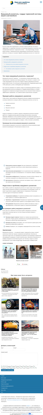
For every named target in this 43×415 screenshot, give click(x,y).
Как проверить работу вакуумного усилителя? (15, 68)
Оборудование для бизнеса (6, 379)
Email (15, 347)
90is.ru (31, 414)
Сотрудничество (4, 388)
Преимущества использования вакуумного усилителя (17, 64)
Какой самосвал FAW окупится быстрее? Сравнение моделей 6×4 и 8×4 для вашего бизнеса (29, 290)
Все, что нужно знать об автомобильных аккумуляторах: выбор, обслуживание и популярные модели (10, 334)
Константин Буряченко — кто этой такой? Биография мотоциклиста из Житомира (10, 290)
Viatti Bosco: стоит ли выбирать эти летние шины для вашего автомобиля (10, 311)
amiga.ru (28, 405)
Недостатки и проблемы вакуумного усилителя (15, 66)
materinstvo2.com (26, 414)
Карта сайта (3, 390)
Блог (2, 392)
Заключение (6, 71)
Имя (2, 347)
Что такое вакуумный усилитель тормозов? (14, 59)
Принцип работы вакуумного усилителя (13, 62)
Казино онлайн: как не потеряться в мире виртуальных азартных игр (30, 311)
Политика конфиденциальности (7, 386)
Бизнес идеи (3, 377)
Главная (2, 375)
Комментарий (4, 352)
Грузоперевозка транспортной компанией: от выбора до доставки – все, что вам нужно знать (29, 334)
